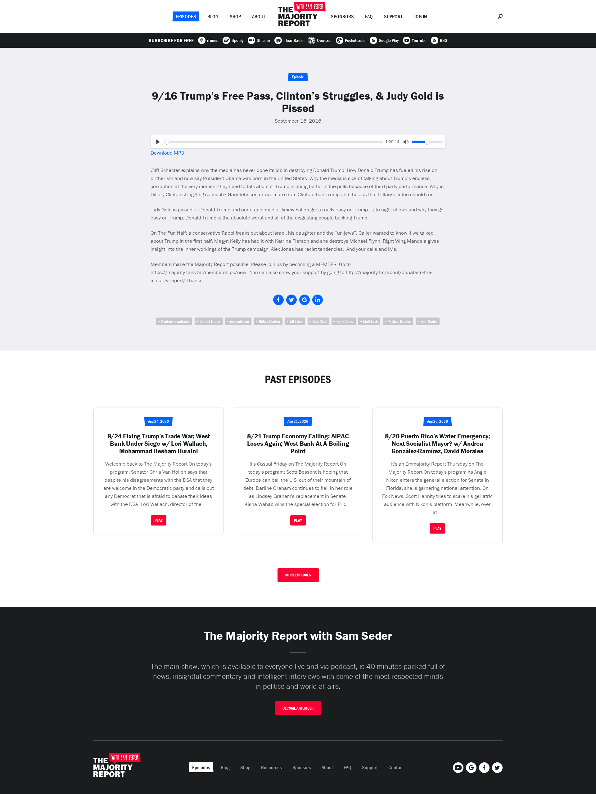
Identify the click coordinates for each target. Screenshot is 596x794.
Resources (271, 767)
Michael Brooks (399, 321)
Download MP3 (167, 152)
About (258, 16)
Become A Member (298, 708)
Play (159, 520)
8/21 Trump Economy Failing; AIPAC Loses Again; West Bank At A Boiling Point (298, 443)
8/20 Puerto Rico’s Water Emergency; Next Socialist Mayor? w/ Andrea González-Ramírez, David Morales (437, 443)
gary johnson (239, 321)
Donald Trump (210, 321)
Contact (396, 767)
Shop (235, 16)
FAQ (369, 16)
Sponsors (342, 16)
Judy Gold (320, 321)
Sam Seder (429, 321)
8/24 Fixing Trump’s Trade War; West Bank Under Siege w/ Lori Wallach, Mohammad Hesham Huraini (158, 443)
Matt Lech (370, 321)
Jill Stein (296, 321)
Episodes (186, 16)
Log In (420, 16)
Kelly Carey (344, 321)
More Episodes (298, 575)
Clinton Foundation (175, 321)
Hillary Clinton (269, 321)
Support (393, 16)
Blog (213, 16)
